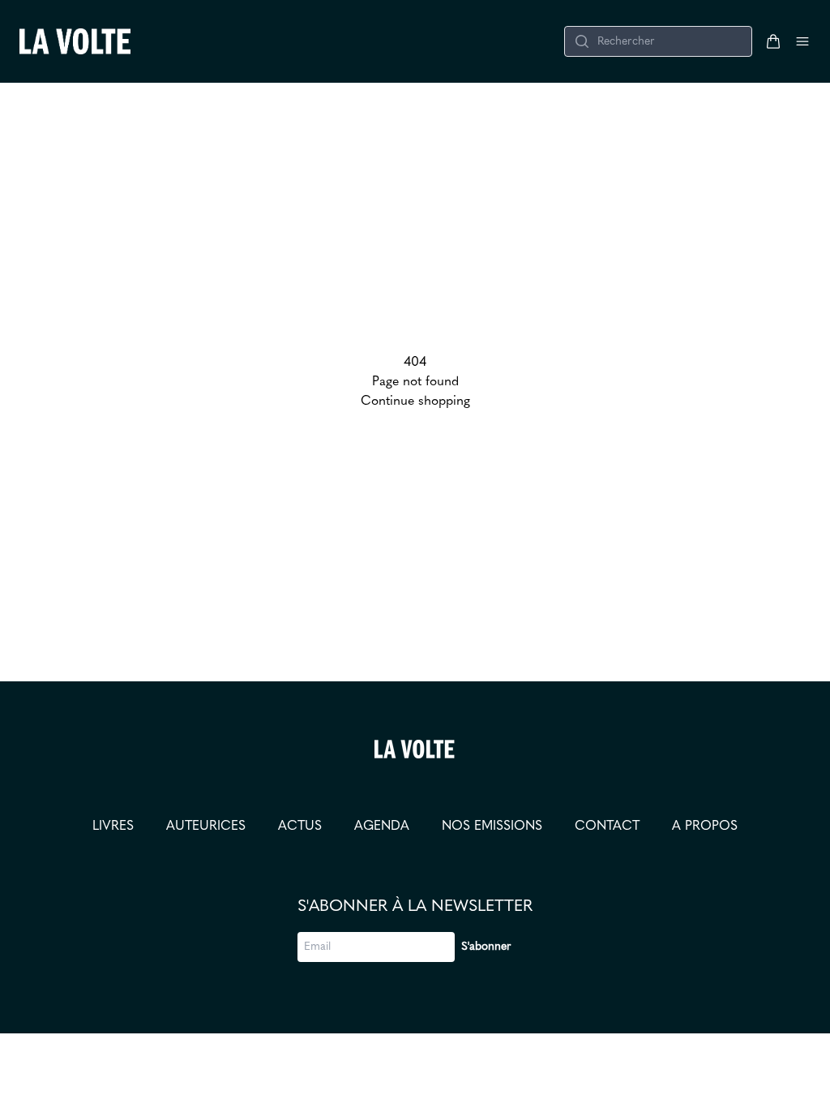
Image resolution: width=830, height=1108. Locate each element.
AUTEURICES (206, 826)
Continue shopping (415, 401)
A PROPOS (705, 826)
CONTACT (607, 826)
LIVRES (113, 826)
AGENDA (381, 826)
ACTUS (300, 826)
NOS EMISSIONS (492, 826)
